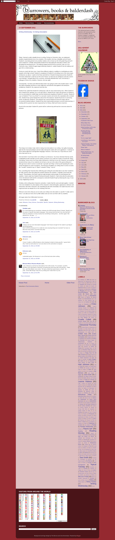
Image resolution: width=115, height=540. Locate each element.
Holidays (86, 366)
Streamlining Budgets (91, 450)
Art (92, 282)
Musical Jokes (88, 397)
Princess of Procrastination (84, 257)
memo (93, 389)
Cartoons (87, 302)
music (81, 397)
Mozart (89, 396)
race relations (87, 424)
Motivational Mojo (82, 396)
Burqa (82, 297)
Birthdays (94, 289)
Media (86, 389)
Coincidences (91, 312)
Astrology (89, 284)
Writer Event (84, 480)
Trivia (85, 470)
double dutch (91, 332)
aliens (88, 282)
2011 (81, 110)
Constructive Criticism (86, 314)
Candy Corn (80, 301)
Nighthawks (93, 402)
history (81, 366)
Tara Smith (84, 457)
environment (81, 343)
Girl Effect (89, 356)
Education (82, 340)
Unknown (25, 236)
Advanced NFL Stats (90, 281)
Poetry (89, 418)
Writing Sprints (81, 481)
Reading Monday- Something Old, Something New (86, 132)
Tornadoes (92, 466)
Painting (80, 412)
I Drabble (82, 205)
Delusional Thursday (88, 325)
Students (50, 202)
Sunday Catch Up (87, 454)
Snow (90, 446)
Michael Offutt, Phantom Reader (32, 263)
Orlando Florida (81, 410)
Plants (87, 417)
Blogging (82, 290)
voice (87, 473)
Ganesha (93, 354)
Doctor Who (87, 330)
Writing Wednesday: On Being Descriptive (33, 32)
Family (92, 346)
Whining (92, 474)
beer (86, 287)
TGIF (82, 135)
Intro (84, 371)
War (91, 473)
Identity (93, 367)
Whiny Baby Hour (85, 122)
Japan (79, 374)
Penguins (85, 413)
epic (87, 343)
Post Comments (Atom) (32, 286)
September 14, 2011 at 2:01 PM (31, 217)
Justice (84, 378)
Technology (82, 459)
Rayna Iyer (87, 429)
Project (85, 423)
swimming (94, 454)
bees (90, 287)
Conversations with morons (85, 315)
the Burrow (89, 461)
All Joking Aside (85, 155)
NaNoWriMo (93, 401)
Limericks (89, 383)
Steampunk (87, 449)
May (82, 167)
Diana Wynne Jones (89, 328)
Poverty (88, 420)
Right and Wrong (82, 436)
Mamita (85, 388)
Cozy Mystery (83, 317)
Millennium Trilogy (90, 391)
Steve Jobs (94, 449)
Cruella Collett (84, 319)
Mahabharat (89, 386)
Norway (81, 404)
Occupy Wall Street (82, 409)
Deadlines (80, 322)
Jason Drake (88, 374)
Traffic (79, 468)
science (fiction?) (87, 441)
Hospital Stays (93, 366)
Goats (79, 359)
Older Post (70, 283)
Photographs (92, 413)
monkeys (92, 392)
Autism (87, 286)
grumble (84, 359)
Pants (87, 259)
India (89, 369)
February (84, 173)
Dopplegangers (81, 332)
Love (93, 385)
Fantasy (80, 348)
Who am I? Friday (83, 476)
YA (92, 486)
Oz (93, 410)
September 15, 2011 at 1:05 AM (31, 246)
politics (94, 418)
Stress (81, 452)
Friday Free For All (90, 353)
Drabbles (82, 337)
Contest (94, 314)
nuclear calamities (86, 405)
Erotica (92, 343)
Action (93, 279)
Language (92, 379)
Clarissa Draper (91, 311)
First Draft (84, 351)
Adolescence (80, 281)
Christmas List (93, 309)
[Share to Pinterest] (47, 200)
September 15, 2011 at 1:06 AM (31, 258)
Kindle (81, 379)
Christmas (86, 309)
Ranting (79, 428)
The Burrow (80, 83)
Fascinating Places (88, 348)
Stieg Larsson (83, 450)
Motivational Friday (85, 394)
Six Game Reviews (86, 125)
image (79, 369)
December (84, 112)
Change (79, 304)
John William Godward (88, 376)
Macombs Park (81, 386)
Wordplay (92, 478)
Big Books (82, 289)
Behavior (25, 202)
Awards (92, 286)
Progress (80, 423)
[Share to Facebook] (45, 200)
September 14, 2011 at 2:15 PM (31, 231)
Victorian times (81, 473)
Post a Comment (25, 276)
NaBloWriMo (83, 399)
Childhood (91, 308)
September (84, 118)
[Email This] (41, 200)
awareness (80, 287)
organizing (92, 409)
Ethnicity (80, 344)
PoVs (93, 420)
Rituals (92, 436)
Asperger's (82, 284)
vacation (94, 470)
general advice (81, 356)
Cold (79, 314)
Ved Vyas (92, 471)
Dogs (93, 330)
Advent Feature (81, 282)
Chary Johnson (32, 202)
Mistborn (80, 392)
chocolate (80, 309)
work (79, 480)
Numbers (94, 405)
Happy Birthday (81, 362)
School (79, 441)
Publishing (91, 423)
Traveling (85, 468)
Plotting (84, 418)
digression (80, 330)
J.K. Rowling (89, 371)
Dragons (89, 337)
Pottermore (82, 420)
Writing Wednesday (59, 202)
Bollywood (89, 290)
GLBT (95, 356)
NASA (81, 402)
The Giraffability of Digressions (85, 250)
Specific (46, 202)
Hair (86, 360)
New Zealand (87, 402)
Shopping (85, 446)
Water (95, 473)
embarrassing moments (85, 341)
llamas (84, 384)
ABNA (88, 279)
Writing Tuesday (91, 481)
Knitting (86, 379)
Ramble (94, 425)
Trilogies (80, 470)
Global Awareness (84, 357)
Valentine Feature (84, 471)
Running (86, 439)
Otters (89, 410)
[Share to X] (44, 200)
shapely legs (87, 444)
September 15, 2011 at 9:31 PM (31, 272)
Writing (91, 480)
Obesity (92, 407)
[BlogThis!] (42, 200)
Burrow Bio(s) (30, 23)
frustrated (83, 354)
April (82, 169)
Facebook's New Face (87, 120)
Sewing (85, 442)
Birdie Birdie (87, 289)
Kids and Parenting (92, 377)
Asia (95, 282)
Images (84, 369)
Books (87, 294)
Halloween (91, 360)
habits (81, 360)
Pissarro (90, 415)
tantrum (94, 455)
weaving (87, 474)
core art (94, 316)
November (84, 114)
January (83, 176)
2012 (81, 107)
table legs (82, 455)
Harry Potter (91, 362)
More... (80, 41)
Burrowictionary (49, 23)
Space (89, 447)
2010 (81, 178)
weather (81, 474)
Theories (84, 462)
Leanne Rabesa (85, 381)
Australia (94, 284)
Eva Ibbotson (86, 344)
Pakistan (86, 412)
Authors (81, 286)
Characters (86, 304)
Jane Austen (91, 373)
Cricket (92, 317)
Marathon (80, 389)
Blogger (79, 535)
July (82, 162)
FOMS (89, 351)
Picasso (79, 415)
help (95, 364)
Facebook (86, 346)
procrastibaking (91, 421)
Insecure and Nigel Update (89, 228)
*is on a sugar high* (86, 138)
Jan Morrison (83, 213)
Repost (92, 433)
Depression (92, 327)
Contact (39, 23)
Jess (24, 222)
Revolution (85, 435)
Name (86, 401)
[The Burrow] (83, 96)
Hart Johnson (83, 364)
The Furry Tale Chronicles (87, 268)
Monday (86, 392)
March (83, 171)
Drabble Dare (82, 333)
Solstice (84, 447)
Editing (94, 338)
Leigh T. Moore (81, 383)
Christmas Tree (83, 311)
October (83, 116)
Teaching (94, 457)
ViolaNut (25, 208)
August (83, 160)
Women (93, 476)
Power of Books (82, 421)
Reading (80, 431)
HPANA (81, 367)
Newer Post (23, 283)
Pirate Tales (84, 147)
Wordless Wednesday (83, 478)
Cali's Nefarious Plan (89, 300)
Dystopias (82, 338)
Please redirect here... (85, 270)
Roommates (88, 438)
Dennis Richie (85, 327)
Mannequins (91, 388)
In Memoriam (84, 157)
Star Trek (81, 449)
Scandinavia (92, 439)
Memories (80, 391)
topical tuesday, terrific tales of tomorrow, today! (88, 128)
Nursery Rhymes (84, 407)
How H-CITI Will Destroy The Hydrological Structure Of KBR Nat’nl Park (87, 208)
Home (21, 23)
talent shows (88, 455)
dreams (94, 337)
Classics (80, 312)
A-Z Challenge (81, 279)
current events (82, 321)
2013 (81, 105)
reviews (79, 434)
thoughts (90, 462)
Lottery (89, 385)
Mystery (94, 397)
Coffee (85, 312)
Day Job (92, 321)
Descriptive (40, 202)
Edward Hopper (90, 340)
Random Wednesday (86, 426)
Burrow (88, 297)
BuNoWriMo (93, 295)
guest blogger (92, 359)
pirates (84, 415)
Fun (88, 354)
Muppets (94, 396)
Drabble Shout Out (92, 335)
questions (80, 425)
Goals (93, 357)
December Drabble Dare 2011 (90, 322)
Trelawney (92, 468)
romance (80, 438)
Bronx (86, 295)
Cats (93, 302)
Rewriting (92, 435)
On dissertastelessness (85, 252)
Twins (89, 470)
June (82, 165)
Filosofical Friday (86, 349)
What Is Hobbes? (85, 149)
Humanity (87, 367)
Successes (92, 452)
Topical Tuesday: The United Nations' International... (88, 144)
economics (88, 338)
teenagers (90, 459)
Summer (80, 454)
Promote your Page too (83, 98)
